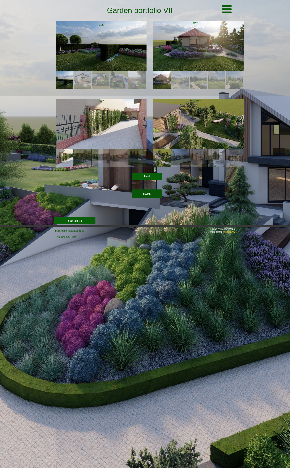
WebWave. (229, 232)
